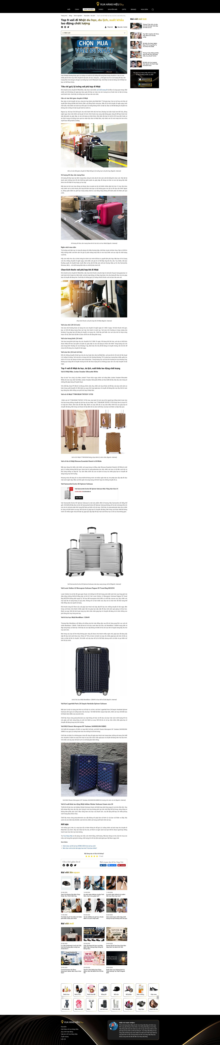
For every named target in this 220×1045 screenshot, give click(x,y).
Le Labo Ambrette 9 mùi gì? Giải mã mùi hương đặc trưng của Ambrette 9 (71, 947)
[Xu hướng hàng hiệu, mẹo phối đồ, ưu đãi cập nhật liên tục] (110, 4)
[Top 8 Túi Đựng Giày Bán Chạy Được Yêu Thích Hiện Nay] (71, 883)
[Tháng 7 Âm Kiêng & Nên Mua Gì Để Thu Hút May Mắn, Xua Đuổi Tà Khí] (136, 54)
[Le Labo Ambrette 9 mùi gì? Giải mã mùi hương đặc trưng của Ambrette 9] (71, 934)
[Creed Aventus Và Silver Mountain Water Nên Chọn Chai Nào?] (71, 958)
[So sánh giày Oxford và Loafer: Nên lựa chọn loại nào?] (116, 883)
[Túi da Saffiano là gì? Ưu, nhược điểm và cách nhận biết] (94, 905)
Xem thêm (79, 498)
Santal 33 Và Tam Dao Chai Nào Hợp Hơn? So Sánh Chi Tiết (116, 946)
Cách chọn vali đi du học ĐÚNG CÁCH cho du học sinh (79, 846)
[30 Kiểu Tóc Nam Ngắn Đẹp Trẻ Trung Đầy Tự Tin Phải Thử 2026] (136, 45)
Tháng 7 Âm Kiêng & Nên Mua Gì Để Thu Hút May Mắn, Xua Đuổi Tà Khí (151, 54)
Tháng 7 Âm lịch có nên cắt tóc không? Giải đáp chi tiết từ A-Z (150, 26)
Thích (104, 865)
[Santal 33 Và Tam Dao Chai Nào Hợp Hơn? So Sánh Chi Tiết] (116, 934)
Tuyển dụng (64, 1036)
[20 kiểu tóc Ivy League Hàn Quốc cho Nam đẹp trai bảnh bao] (136, 64)
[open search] (153, 9)
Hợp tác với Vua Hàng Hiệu (69, 1034)
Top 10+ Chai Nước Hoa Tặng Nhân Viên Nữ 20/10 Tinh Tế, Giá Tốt (93, 971)
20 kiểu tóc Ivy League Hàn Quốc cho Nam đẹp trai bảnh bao (150, 64)
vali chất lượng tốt (102, 90)
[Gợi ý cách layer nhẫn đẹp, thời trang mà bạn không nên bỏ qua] (116, 905)
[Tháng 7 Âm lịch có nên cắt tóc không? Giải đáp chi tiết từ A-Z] (136, 26)
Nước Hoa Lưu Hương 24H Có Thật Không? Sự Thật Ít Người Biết (115, 971)
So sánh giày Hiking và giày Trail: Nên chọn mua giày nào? (94, 895)
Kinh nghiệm (78, 15)
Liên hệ (63, 1039)
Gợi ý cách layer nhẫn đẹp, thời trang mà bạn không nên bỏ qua (116, 917)
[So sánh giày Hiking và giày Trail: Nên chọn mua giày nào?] (94, 883)
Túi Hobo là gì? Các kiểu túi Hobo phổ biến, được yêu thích (71, 917)
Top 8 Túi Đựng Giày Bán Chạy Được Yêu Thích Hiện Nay (70, 895)
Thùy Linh (110, 27)
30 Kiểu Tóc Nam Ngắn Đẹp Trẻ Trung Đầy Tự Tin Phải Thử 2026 (150, 45)
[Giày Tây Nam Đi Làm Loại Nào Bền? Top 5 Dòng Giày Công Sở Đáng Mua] (94, 934)
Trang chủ (64, 15)
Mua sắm (64, 1026)
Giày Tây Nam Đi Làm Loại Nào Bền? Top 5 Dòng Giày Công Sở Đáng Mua (93, 947)
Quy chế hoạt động (67, 1031)
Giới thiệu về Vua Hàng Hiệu (69, 1029)
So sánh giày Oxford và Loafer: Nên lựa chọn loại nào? (115, 895)
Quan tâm (113, 865)
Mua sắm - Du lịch (89, 15)
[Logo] (72, 1023)
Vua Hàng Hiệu (68, 836)
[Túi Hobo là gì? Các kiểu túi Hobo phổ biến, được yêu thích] (71, 905)
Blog (70, 15)
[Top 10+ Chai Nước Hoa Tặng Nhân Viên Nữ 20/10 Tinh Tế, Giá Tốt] (94, 958)
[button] (158, 997)
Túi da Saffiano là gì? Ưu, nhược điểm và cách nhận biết (93, 917)
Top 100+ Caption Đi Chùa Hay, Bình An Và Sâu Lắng (151, 35)
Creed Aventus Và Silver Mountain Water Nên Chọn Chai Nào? (71, 971)
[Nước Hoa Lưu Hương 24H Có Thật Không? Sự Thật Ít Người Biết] (116, 958)
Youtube (122, 865)
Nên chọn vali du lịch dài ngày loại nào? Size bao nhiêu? (80, 848)
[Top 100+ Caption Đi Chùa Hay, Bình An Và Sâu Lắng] (136, 35)
